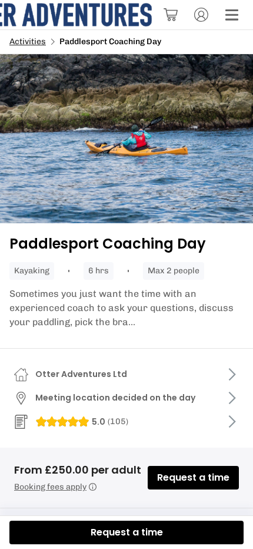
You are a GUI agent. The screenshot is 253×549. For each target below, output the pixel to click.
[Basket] (170, 15)
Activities (27, 42)
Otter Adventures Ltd (81, 374)
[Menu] (232, 15)
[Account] (201, 15)
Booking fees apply (50, 487)
